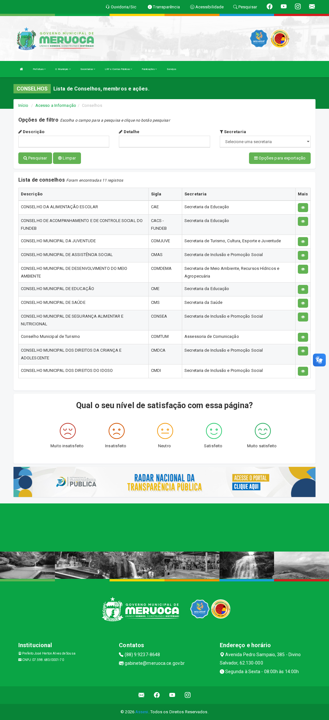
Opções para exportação (282, 158)
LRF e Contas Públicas (117, 69)
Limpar (69, 158)
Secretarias (86, 69)
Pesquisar (37, 158)
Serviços (171, 69)
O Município (62, 69)
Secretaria (234, 131)
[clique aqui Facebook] (157, 695)
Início (23, 105)
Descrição (33, 131)
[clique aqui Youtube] (172, 695)
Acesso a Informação (55, 105)
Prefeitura (38, 69)
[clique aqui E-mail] (141, 695)
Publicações (148, 69)
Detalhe (130, 131)
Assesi (141, 711)
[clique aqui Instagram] (187, 695)
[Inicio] (21, 69)
